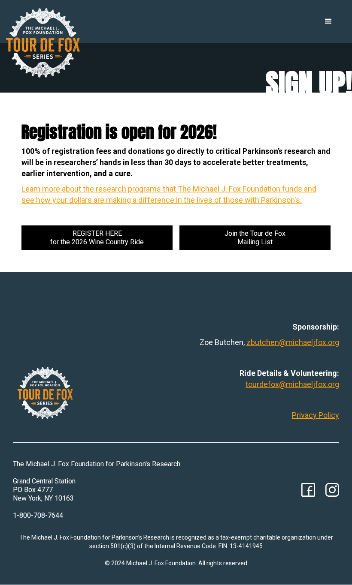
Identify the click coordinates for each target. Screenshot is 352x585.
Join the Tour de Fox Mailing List (255, 237)
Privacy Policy (315, 415)
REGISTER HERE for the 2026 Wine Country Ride (97, 237)
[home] (43, 43)
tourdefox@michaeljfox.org (292, 384)
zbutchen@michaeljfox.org (292, 342)
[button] (328, 21)
